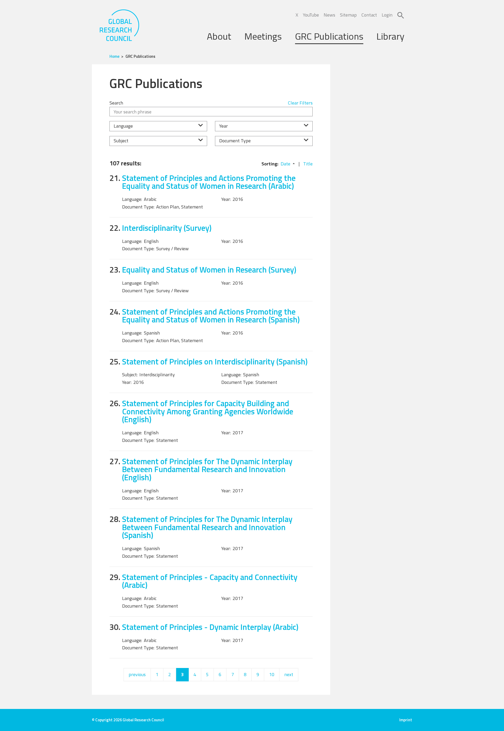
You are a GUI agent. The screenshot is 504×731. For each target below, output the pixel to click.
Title (308, 163)
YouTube (311, 14)
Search (116, 102)
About (219, 36)
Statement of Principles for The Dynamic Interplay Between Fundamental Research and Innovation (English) (207, 469)
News (329, 14)
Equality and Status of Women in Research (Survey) (209, 269)
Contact (369, 14)
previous (137, 674)
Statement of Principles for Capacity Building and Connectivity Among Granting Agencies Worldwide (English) (207, 411)
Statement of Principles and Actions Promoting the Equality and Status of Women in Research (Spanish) (211, 315)
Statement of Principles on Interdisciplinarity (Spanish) (215, 361)
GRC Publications (329, 36)
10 (271, 674)
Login (387, 14)
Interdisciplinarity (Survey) (167, 228)
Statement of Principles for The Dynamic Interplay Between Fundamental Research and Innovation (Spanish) (207, 527)
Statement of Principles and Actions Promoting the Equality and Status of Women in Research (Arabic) (209, 182)
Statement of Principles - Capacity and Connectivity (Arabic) (209, 581)
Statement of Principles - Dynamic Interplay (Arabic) (210, 627)
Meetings (263, 36)
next (288, 674)
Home (114, 56)
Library (390, 36)
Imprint (405, 720)
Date (285, 163)
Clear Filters (300, 102)
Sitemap (348, 14)
